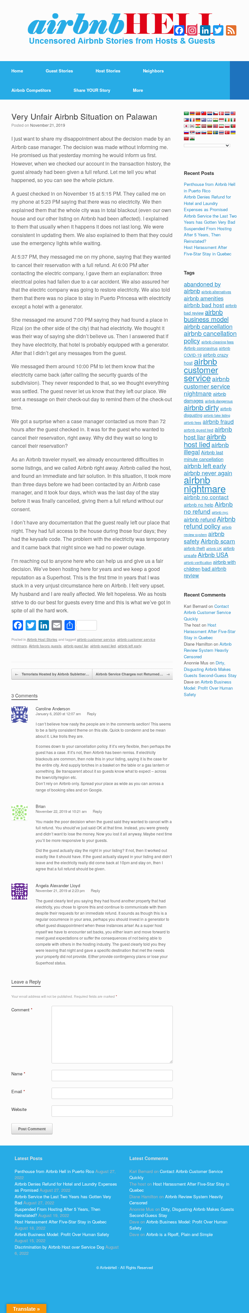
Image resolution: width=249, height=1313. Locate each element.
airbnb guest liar (76, 645)
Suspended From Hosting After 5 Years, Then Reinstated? (207, 234)
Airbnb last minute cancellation (203, 455)
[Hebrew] (209, 120)
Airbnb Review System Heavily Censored (207, 650)
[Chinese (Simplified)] (198, 113)
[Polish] (227, 126)
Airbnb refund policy (209, 522)
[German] (198, 120)
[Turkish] (227, 132)
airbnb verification (198, 562)
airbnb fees (192, 422)
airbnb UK (214, 548)
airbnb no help (198, 504)
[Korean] (192, 126)
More (138, 90)
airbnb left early (129, 645)
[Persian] (221, 126)
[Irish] (227, 120)
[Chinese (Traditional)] (204, 113)
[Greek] (204, 120)
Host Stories (108, 71)
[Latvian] (204, 126)
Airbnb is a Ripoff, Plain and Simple (179, 1234)
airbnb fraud (218, 421)
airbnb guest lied (103, 645)
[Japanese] (186, 126)
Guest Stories (59, 71)
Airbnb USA (213, 554)
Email (18, 1091)
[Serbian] (192, 132)
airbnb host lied (205, 440)
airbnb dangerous (219, 401)
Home (17, 71)
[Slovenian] (204, 132)
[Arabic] (186, 113)
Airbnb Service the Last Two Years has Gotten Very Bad (210, 219)
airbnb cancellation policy (210, 336)
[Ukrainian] (233, 132)
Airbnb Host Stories (42, 639)
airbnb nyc (220, 512)
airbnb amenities (203, 298)
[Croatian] (209, 113)
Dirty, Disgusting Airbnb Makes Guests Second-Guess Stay (210, 669)
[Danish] (221, 113)
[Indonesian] (221, 120)
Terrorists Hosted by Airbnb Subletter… (52, 674)
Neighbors (153, 71)
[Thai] (221, 132)
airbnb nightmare (205, 484)
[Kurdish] (198, 126)
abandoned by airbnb (202, 287)
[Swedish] (215, 132)
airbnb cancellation (208, 326)
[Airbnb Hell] (124, 30)
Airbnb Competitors (31, 90)
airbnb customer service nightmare (207, 385)
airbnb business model (206, 315)
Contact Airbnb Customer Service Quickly (207, 612)
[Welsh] (192, 138)
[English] (233, 113)
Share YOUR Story (92, 90)
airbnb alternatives (216, 291)
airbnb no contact (206, 497)
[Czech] (215, 113)
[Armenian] (192, 113)
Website (19, 1109)
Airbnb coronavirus (201, 348)
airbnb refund (200, 519)
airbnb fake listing (217, 415)
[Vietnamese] (186, 138)
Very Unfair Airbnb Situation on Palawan (84, 116)
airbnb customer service (96, 639)
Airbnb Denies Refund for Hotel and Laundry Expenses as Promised (207, 203)
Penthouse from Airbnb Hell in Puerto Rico (209, 187)
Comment (21, 1009)
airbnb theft (194, 548)
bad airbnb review (205, 572)
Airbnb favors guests (45, 645)
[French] (192, 120)
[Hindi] (215, 120)
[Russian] (186, 132)
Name (18, 1074)
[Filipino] (186, 120)
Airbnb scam (218, 540)
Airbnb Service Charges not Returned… (133, 674)
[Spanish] (209, 132)
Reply (91, 713)
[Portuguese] (233, 126)
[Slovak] (198, 132)
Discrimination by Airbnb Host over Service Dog (59, 1247)
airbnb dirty (201, 407)
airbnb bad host (204, 305)
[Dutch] (227, 113)
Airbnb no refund (208, 508)
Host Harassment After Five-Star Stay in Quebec (207, 250)
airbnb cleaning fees (217, 341)
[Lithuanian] (209, 126)
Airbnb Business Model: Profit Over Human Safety (208, 688)
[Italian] (233, 120)
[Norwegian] (215, 126)
